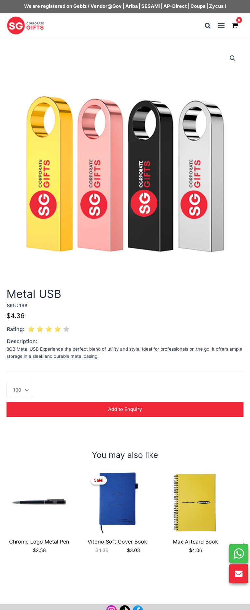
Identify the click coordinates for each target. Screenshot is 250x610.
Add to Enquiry (125, 409)
